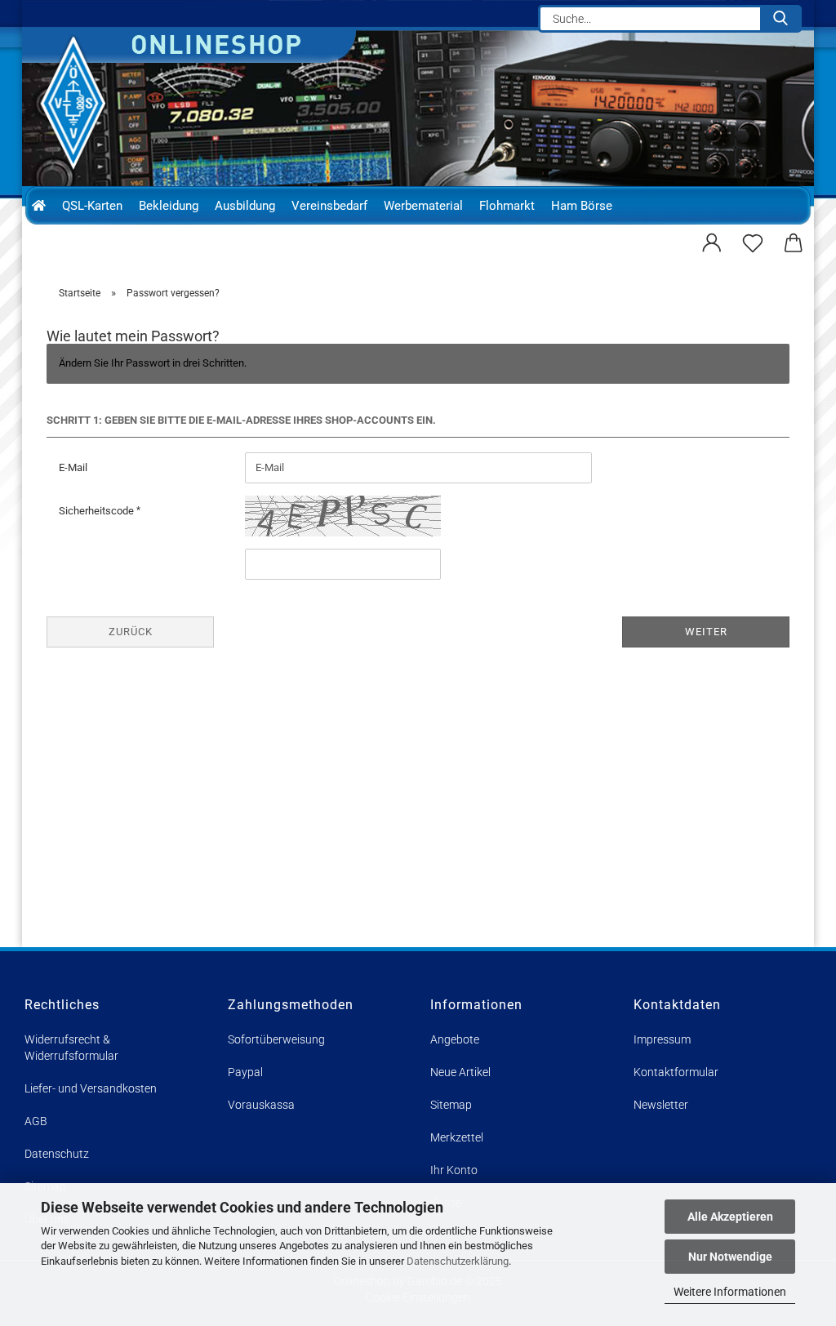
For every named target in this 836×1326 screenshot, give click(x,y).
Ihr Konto (454, 1170)
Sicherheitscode (97, 511)
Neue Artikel (460, 1072)
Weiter (706, 631)
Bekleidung (168, 205)
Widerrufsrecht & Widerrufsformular (71, 1047)
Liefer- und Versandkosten (90, 1088)
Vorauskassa (261, 1104)
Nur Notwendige (730, 1256)
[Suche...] (780, 19)
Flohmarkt (507, 205)
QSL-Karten (92, 205)
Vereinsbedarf (329, 205)
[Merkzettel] (752, 241)
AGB (35, 1121)
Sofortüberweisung (276, 1039)
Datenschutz (56, 1153)
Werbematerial (423, 205)
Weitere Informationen (730, 1291)
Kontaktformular (676, 1072)
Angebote (454, 1039)
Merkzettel (456, 1137)
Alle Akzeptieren (730, 1216)
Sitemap (451, 1104)
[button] (711, 241)
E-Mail (73, 467)
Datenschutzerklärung (458, 1261)
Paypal (245, 1072)
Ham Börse (581, 205)
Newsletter (661, 1104)
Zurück (131, 631)
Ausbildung (245, 205)
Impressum (662, 1039)
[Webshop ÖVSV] (80, 102)
